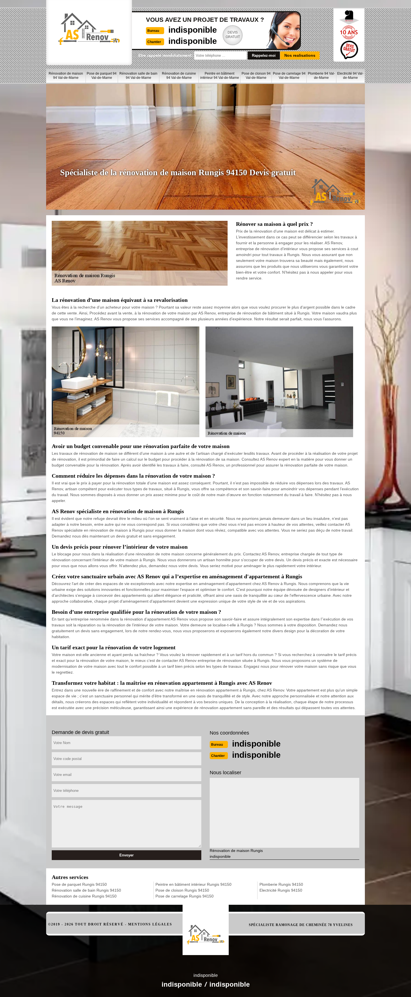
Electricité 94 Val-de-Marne (350, 76)
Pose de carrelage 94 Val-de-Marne (289, 76)
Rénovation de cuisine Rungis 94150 (84, 896)
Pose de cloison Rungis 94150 (182, 890)
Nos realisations (299, 55)
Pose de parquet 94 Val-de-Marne (102, 76)
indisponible (192, 29)
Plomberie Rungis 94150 (281, 884)
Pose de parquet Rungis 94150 (79, 884)
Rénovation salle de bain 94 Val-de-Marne (138, 76)
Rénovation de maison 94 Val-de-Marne (66, 76)
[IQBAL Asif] (206, 927)
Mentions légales (150, 924)
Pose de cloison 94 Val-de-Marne (256, 76)
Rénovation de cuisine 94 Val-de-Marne (179, 76)
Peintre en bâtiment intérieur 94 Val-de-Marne (219, 76)
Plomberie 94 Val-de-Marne (321, 76)
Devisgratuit (233, 34)
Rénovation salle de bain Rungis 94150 (86, 890)
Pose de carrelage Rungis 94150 (184, 896)
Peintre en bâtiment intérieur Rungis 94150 (193, 884)
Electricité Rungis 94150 (280, 890)
